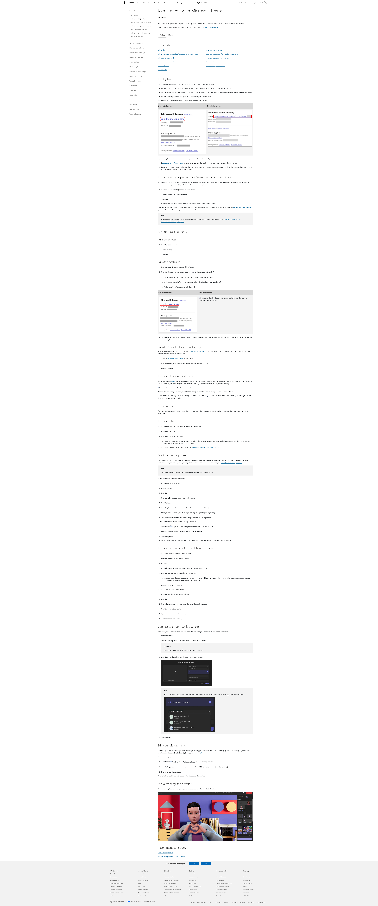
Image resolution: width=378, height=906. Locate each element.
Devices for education (169, 877)
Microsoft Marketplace (221, 889)
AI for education (167, 896)
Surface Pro (113, 874)
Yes (193, 864)
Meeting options (135, 67)
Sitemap (193, 902)
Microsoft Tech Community (222, 886)
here (218, 789)
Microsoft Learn (220, 880)
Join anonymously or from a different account (222, 54)
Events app (133, 86)
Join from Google (137, 36)
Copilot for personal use (116, 889)
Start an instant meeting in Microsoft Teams (206, 447)
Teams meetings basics (165, 853)
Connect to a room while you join (217, 58)
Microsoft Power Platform (195, 886)
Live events (133, 104)
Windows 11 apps (114, 896)
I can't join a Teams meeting (210, 27)
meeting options (199, 753)
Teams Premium (135, 81)
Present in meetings (136, 57)
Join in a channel (163, 66)
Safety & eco (235, 902)
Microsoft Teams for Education (171, 880)
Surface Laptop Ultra (115, 880)
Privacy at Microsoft (247, 883)
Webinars (132, 90)
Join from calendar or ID (166, 58)
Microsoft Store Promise (143, 892)
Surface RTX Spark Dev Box (116, 883)
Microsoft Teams (193, 889)
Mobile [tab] (170, 35)
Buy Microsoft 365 (202, 3)
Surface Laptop (113, 877)
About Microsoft (246, 877)
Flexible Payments (142, 896)
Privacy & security (135, 76)
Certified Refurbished (143, 889)
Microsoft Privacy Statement (242, 207)
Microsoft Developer (221, 877)
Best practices (134, 109)
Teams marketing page (196, 351)
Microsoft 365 (141, 3)
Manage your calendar (137, 48)
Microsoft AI (192, 874)
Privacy (210, 902)
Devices (166, 3)
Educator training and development (172, 889)
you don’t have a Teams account (173, 163)
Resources (188, 3)
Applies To (162, 17)
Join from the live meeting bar (168, 62)
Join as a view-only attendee (140, 33)
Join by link (161, 50)
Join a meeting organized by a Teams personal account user (178, 54)
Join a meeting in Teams (139, 19)
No (206, 864)
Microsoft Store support (143, 880)
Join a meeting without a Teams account (171, 857)
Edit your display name (214, 62)
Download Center (142, 877)
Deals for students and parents (171, 892)
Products (156, 3)
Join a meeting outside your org (141, 26)
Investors (245, 886)
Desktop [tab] (162, 35)
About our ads (251, 902)
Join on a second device (139, 29)
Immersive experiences (137, 100)
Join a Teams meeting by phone (231, 463)
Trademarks (226, 902)
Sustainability (246, 896)
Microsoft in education (169, 874)
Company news (246, 880)
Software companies (221, 892)
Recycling (242, 902)
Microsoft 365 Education (170, 883)
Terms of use (218, 902)
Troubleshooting (135, 114)
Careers (244, 874)
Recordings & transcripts (137, 71)
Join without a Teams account (141, 22)
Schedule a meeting (136, 43)
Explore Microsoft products (116, 892)
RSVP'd (173, 381)
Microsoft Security (193, 877)
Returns (139, 883)
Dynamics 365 (192, 880)
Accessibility (246, 892)
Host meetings (134, 62)
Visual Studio (219, 896)
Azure (217, 874)
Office (149, 3)
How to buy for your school (170, 886)
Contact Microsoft (201, 902)
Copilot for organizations (116, 886)
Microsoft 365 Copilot (194, 892)
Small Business (192, 896)
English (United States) (118, 901)
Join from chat (162, 70)
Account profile (141, 874)
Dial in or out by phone (214, 50)
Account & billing (177, 3)
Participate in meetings (137, 53)
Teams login (133, 11)
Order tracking (141, 886)
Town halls (133, 95)
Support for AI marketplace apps (224, 883)
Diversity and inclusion (248, 889)
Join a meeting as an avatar (215, 66)
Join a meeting (134, 15)
